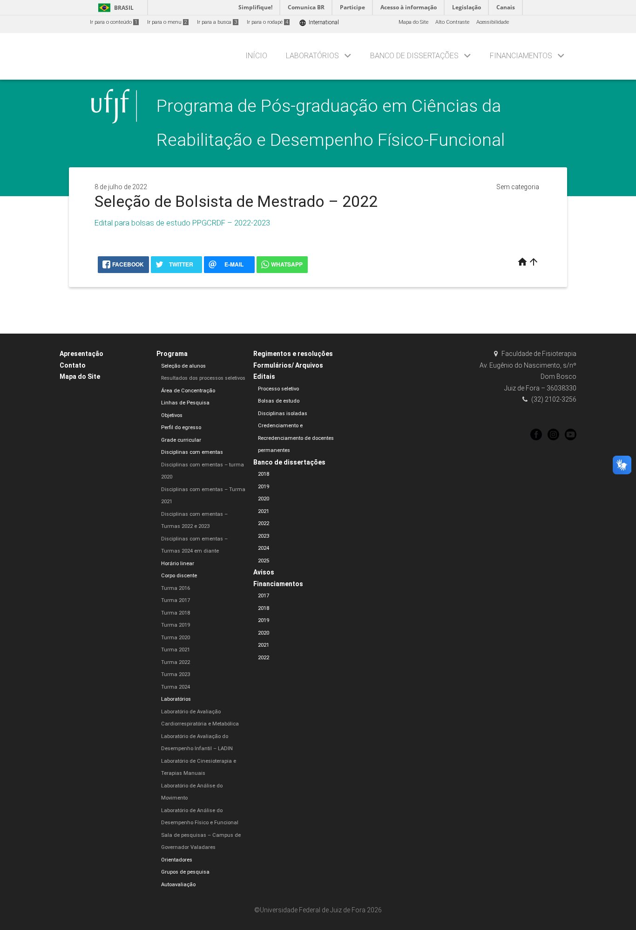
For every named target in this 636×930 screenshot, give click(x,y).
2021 (263, 511)
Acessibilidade (492, 22)
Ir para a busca (217, 22)
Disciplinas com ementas (192, 452)
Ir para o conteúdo (113, 22)
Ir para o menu (167, 22)
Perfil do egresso (181, 427)
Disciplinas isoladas (282, 413)
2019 (263, 487)
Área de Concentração (188, 391)
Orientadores (176, 860)
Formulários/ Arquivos (288, 365)
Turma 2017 (175, 600)
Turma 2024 (175, 687)
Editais (264, 376)
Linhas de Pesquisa (185, 403)
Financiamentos (521, 55)
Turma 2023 (175, 674)
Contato (73, 365)
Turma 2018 (175, 613)
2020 (263, 499)
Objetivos (172, 415)
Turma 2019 (175, 625)
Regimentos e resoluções (293, 353)
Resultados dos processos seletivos (203, 378)
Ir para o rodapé (267, 22)
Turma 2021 (175, 650)
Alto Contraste (452, 22)
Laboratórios (312, 55)
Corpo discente (179, 576)
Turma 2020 (175, 638)
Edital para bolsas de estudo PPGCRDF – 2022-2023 (182, 222)
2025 (263, 561)
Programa (172, 353)
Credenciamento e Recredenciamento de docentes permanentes (296, 438)
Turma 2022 (175, 662)
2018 (263, 474)
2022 (263, 523)
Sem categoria (517, 187)
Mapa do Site (413, 22)
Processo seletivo (278, 389)
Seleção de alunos (183, 366)
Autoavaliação (178, 885)
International (319, 22)
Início (256, 55)
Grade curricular (181, 440)
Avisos (263, 572)
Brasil (114, 8)
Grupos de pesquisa (185, 872)
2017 (263, 596)
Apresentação (81, 353)
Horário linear (177, 564)
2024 (263, 548)
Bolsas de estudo (278, 401)
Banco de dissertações (414, 55)
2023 (263, 536)
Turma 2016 (175, 588)
